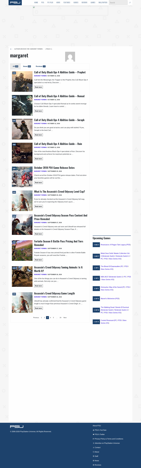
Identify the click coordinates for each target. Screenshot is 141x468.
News (58, 2)
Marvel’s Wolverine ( (108, 298)
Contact (97, 447)
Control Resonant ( (108, 320)
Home (36, 2)
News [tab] (27, 66)
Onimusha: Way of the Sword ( (112, 287)
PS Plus (50, 2)
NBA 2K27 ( (105, 277)
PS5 (42, 2)
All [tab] (15, 66)
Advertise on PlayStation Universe (107, 443)
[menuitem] (36, 2)
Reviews (84, 2)
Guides (75, 2)
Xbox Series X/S (115, 259)
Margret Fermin (40, 76)
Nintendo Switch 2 (122, 256)
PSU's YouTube (100, 430)
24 (60, 317)
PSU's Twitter (99, 434)
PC (102, 259)
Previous (36, 317)
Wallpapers (103, 2)
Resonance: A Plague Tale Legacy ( (114, 245)
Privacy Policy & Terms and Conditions (108, 439)
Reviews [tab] (40, 66)
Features (66, 2)
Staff (96, 456)
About (96, 452)
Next (64, 317)
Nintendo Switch (109, 256)
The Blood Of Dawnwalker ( (111, 266)
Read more (38, 87)
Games (93, 2)
